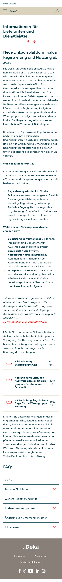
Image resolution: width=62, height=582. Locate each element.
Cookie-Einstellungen (31, 562)
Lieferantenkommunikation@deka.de (25, 321)
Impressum (19, 556)
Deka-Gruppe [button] (10, 3)
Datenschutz (41, 556)
